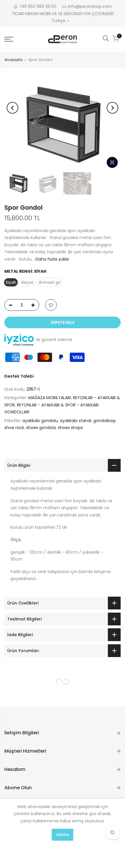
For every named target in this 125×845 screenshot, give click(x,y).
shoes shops (70, 427)
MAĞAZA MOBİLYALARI (49, 398)
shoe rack (14, 427)
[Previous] (12, 108)
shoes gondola (41, 427)
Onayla (62, 834)
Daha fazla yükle (51, 259)
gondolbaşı (104, 421)
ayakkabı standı (75, 421)
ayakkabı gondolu (40, 421)
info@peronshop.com (90, 6)
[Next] (112, 108)
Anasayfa (13, 59)
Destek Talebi (19, 376)
